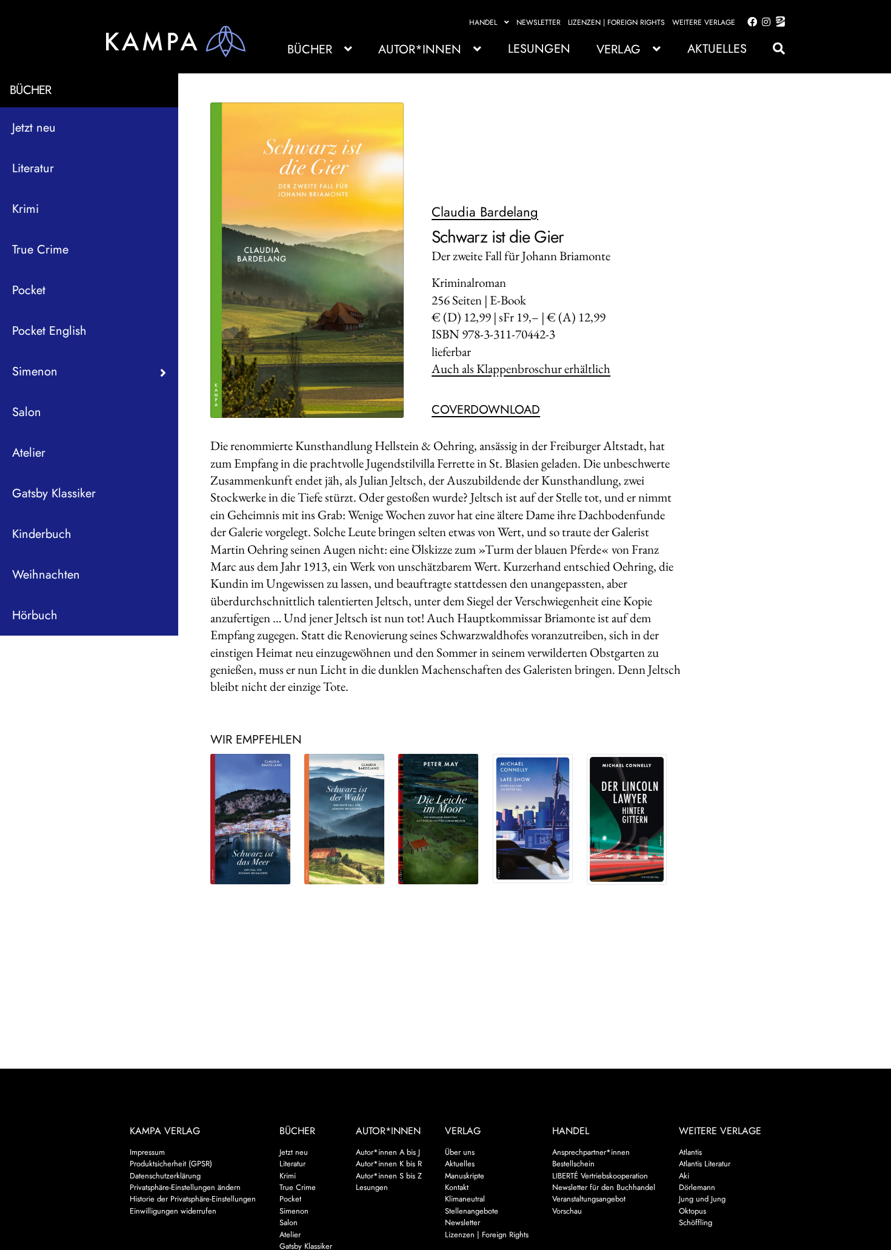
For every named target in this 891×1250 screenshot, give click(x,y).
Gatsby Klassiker (54, 493)
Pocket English (49, 331)
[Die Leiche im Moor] (438, 819)
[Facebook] (750, 22)
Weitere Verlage (703, 22)
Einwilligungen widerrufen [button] (173, 1211)
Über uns (460, 1152)
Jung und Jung (702, 1199)
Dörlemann (697, 1187)
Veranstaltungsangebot (589, 1199)
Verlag (618, 49)
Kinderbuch (42, 534)
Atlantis (690, 1152)
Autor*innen (419, 49)
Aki (684, 1175)
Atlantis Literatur (704, 1163)
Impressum (147, 1152)
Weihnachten (46, 574)
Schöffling (695, 1222)
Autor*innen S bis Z (389, 1175)
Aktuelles (717, 49)
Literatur (33, 168)
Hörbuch (35, 615)
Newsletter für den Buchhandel (603, 1187)
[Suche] (773, 48)
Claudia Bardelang (485, 211)
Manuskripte (464, 1175)
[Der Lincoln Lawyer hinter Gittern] (627, 819)
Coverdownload (486, 410)
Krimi (25, 209)
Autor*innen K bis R (389, 1163)
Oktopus (692, 1211)
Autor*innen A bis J (388, 1152)
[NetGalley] (778, 22)
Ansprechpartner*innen (591, 1152)
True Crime (40, 249)
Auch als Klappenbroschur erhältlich (521, 368)
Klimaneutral (465, 1199)
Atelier (28, 453)
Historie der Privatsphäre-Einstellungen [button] (193, 1199)
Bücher (309, 49)
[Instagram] (764, 22)
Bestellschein (573, 1163)
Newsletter (538, 22)
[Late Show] (533, 818)
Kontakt (457, 1187)
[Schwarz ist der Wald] (344, 819)
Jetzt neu (34, 127)
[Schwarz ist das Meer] (250, 819)
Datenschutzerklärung (165, 1175)
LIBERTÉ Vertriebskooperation (600, 1175)
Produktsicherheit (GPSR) (171, 1163)
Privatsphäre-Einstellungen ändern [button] (185, 1187)
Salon (26, 412)
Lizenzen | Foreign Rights (616, 22)
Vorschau (567, 1211)
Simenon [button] (35, 371)
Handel (483, 22)
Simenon (294, 1211)
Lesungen (539, 49)
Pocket (28, 290)
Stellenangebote (471, 1211)
